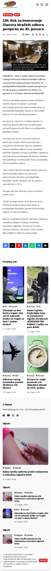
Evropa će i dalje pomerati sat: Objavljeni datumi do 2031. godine (37, 383)
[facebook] (4, 415)
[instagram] (13, 415)
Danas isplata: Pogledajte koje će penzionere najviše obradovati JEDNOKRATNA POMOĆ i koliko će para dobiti (37, 318)
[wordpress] (17, 415)
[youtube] (8, 415)
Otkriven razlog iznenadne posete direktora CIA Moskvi (13, 383)
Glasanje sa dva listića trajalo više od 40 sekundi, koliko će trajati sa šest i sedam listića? (13, 317)
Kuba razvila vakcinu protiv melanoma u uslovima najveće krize (25, 473)
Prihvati (43, 560)
